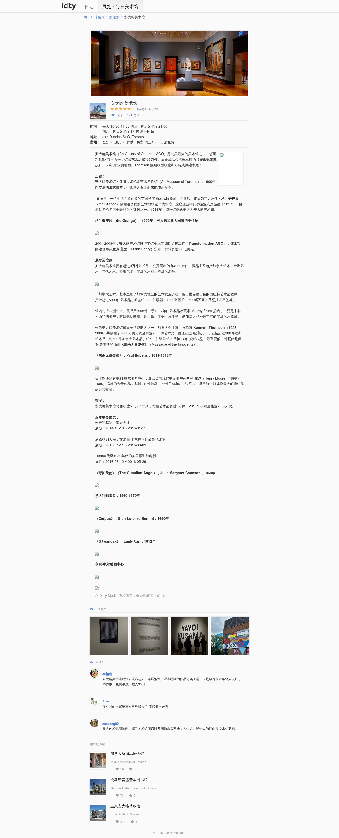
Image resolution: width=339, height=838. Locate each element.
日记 (89, 6)
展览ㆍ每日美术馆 (120, 6)
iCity (69, 6)
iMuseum (179, 832)
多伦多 (114, 16)
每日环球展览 (94, 16)
